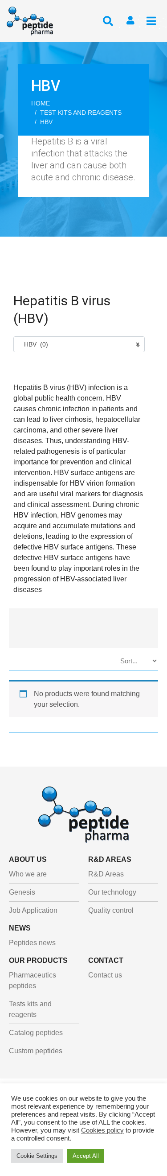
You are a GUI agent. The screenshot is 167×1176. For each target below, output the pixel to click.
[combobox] (79, 344)
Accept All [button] (86, 1156)
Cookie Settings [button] (36, 1156)
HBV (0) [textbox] (79, 344)
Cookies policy (102, 1130)
